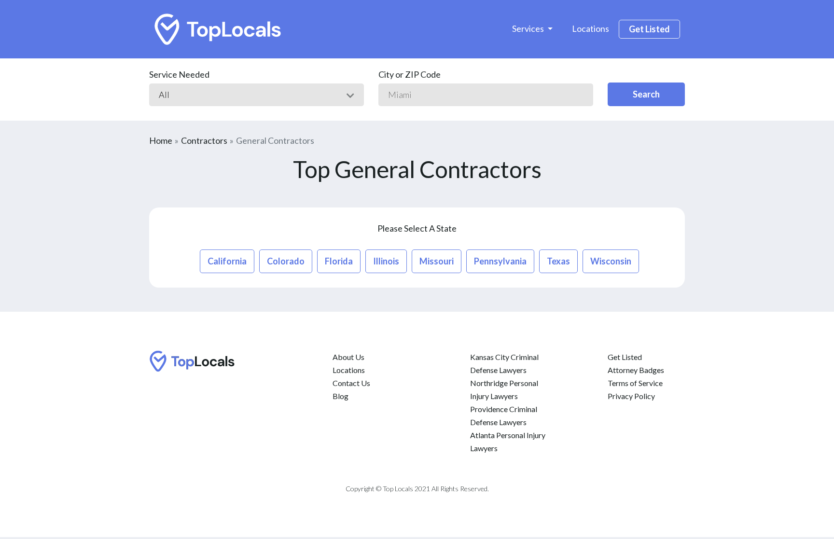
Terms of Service (635, 382)
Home (160, 140)
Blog (340, 396)
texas (558, 261)
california (227, 261)
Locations (590, 28)
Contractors (204, 140)
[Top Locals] (218, 29)
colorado (286, 261)
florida (339, 261)
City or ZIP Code (409, 74)
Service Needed (179, 74)
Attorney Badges (636, 369)
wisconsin (610, 261)
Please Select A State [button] (417, 228)
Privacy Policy (631, 396)
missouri (436, 261)
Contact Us (351, 382)
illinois (386, 261)
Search (646, 94)
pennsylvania (500, 261)
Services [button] (528, 28)
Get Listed (649, 29)
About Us (348, 356)
